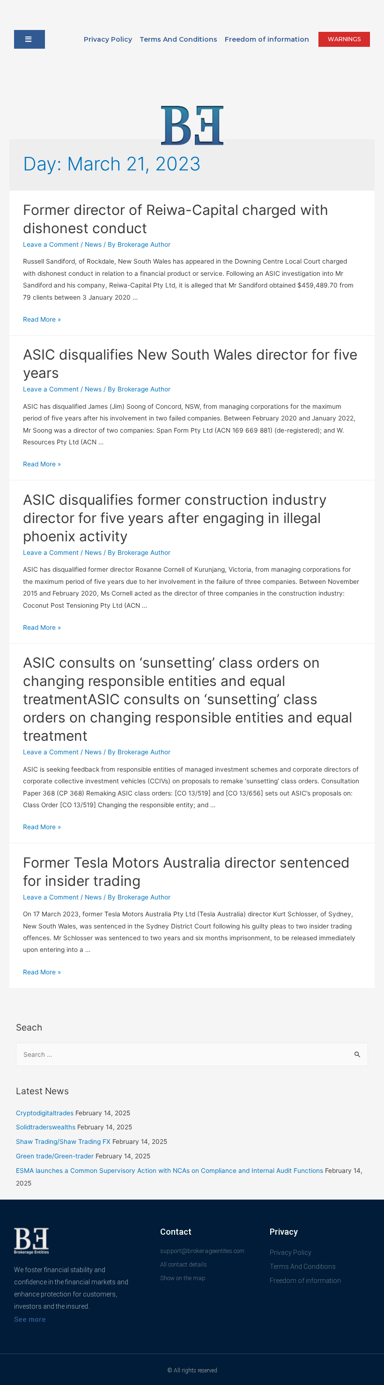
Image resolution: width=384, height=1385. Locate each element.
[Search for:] (192, 1054)
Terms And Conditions (178, 39)
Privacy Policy (108, 39)
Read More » (42, 319)
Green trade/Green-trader (55, 1156)
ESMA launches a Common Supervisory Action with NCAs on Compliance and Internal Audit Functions (169, 1170)
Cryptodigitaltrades (45, 1113)
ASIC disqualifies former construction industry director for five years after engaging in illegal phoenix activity (175, 518)
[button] (29, 39)
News (93, 244)
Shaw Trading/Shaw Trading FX (63, 1141)
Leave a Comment (51, 244)
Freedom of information (267, 39)
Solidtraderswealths (45, 1127)
